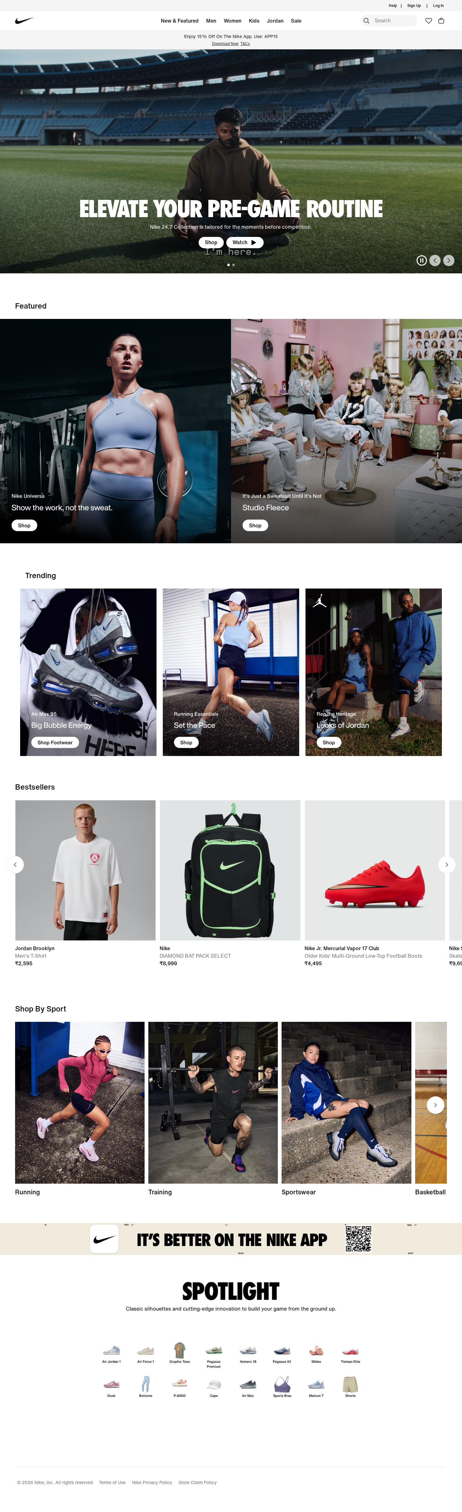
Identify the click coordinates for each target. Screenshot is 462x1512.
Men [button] (211, 21)
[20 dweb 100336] (346, 431)
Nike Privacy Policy (152, 1482)
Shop (211, 242)
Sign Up (414, 5)
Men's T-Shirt (31, 956)
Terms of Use (112, 1482)
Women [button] (232, 21)
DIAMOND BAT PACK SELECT (195, 956)
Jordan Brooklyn (34, 948)
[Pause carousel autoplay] (422, 260)
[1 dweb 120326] (88, 672)
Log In (438, 5)
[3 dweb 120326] (373, 672)
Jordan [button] (275, 21)
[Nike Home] (24, 20)
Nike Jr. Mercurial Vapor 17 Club (342, 948)
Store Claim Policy (198, 1482)
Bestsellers (35, 786)
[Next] (448, 260)
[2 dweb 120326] (213, 1103)
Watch (240, 242)
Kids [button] (254, 21)
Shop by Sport (40, 1008)
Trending (40, 575)
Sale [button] (296, 21)
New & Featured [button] (180, 21)
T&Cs (245, 43)
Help (393, 5)
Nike (165, 948)
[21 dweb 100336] (115, 431)
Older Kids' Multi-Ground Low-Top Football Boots (363, 956)
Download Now (225, 43)
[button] (441, 21)
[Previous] (435, 260)
